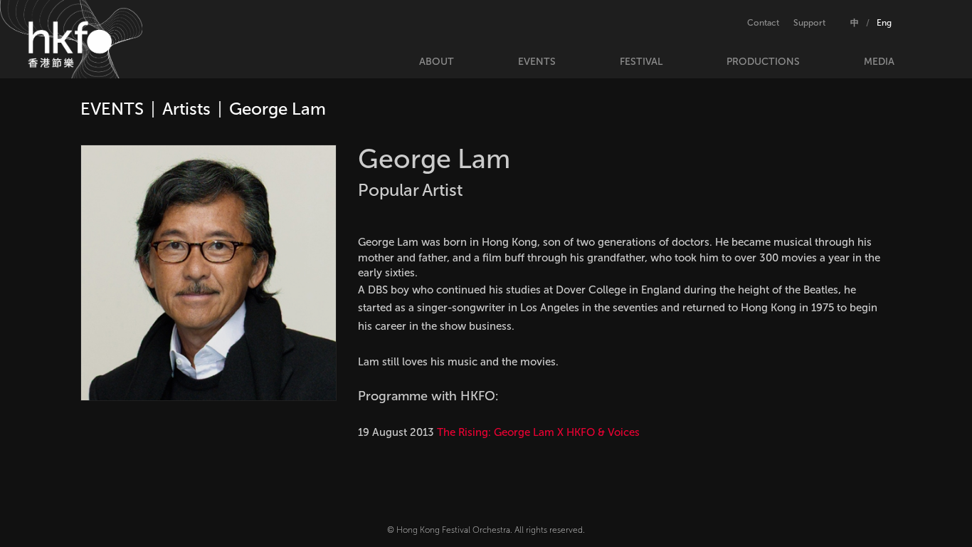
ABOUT (436, 62)
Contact (763, 23)
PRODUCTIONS (763, 62)
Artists (186, 108)
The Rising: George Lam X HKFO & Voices (538, 432)
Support (809, 23)
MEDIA (879, 62)
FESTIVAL (641, 62)
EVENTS (537, 62)
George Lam (277, 108)
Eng (884, 23)
